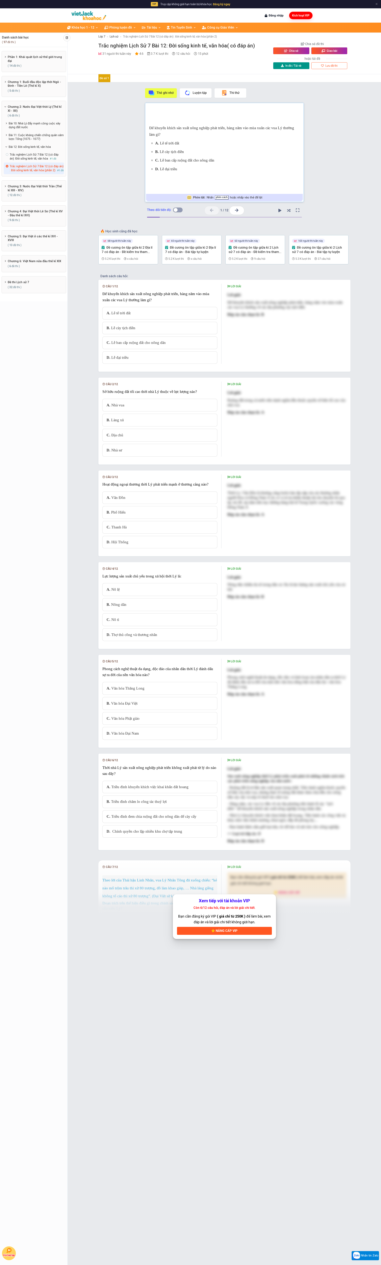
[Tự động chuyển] (280, 210)
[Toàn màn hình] (298, 210)
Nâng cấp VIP (226, 931)
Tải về (293, 65)
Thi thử (234, 93)
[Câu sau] (236, 210)
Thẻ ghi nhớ (165, 93)
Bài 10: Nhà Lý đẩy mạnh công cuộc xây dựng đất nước (34, 125)
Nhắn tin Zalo (369, 1255)
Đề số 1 (104, 78)
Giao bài (331, 50)
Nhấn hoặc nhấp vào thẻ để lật (227, 197)
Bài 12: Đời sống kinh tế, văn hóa (30, 147)
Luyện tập (200, 93)
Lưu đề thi (331, 65)
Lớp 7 (101, 36)
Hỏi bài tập (9, 1255)
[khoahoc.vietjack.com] (88, 15)
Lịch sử (114, 36)
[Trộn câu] (289, 210)
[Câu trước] (211, 210)
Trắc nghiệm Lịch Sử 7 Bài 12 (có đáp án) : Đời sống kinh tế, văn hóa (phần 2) (170, 36)
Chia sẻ (293, 50)
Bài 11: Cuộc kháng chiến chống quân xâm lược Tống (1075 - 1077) (36, 137)
